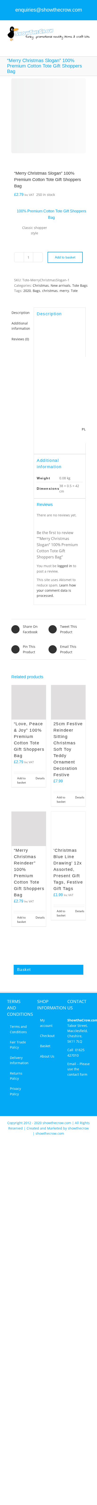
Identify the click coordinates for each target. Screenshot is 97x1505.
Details (40, 778)
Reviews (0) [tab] (20, 339)
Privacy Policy (15, 1091)
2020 (27, 290)
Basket (45, 1046)
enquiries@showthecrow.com (48, 10)
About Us (47, 1056)
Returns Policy (16, 1076)
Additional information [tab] (21, 326)
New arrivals (60, 285)
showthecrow (78, 1128)
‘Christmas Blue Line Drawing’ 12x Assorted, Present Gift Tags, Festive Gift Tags (68, 869)
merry (64, 290)
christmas (50, 290)
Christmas (41, 285)
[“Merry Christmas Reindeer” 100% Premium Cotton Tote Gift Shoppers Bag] (29, 829)
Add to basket (65, 257)
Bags (36, 290)
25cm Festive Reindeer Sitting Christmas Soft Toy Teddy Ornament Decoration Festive (68, 749)
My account (46, 1023)
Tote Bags (80, 285)
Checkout (47, 1035)
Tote (74, 290)
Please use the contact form (78, 1069)
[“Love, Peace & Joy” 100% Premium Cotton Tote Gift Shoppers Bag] (29, 702)
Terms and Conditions (18, 1029)
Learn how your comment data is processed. (56, 590)
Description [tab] (21, 312)
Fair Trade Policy (18, 1045)
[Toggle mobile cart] (79, 44)
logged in (64, 566)
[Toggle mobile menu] (88, 44)
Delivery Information (18, 1060)
